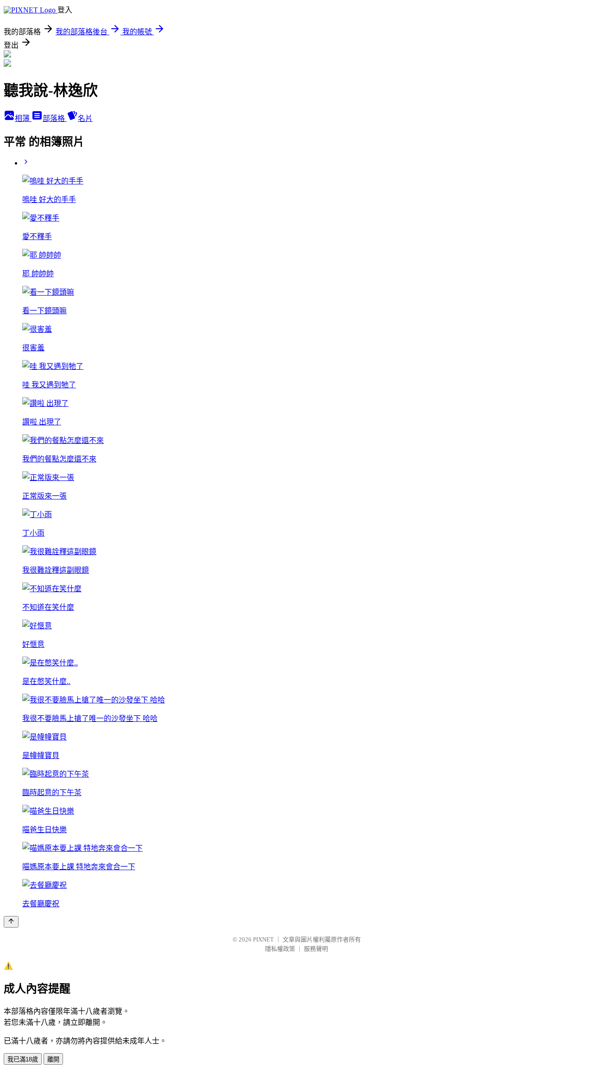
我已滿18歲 (22, 1059)
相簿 (23, 118)
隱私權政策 (280, 948)
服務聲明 (316, 948)
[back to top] (11, 922)
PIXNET (263, 939)
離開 (53, 1059)
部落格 (55, 118)
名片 (85, 118)
